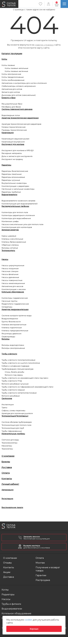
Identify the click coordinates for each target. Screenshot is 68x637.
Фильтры (5, 339)
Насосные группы (9, 301)
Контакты (7, 478)
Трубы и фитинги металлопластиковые (19, 393)
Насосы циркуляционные (13, 265)
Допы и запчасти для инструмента (17, 156)
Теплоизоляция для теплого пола (16, 425)
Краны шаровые (9, 236)
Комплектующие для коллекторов (17, 227)
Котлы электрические (11, 74)
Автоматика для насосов (12, 286)
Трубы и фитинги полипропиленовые (18, 360)
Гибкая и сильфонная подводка (15, 366)
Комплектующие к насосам (14, 289)
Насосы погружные (10, 268)
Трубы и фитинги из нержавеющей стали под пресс (25, 378)
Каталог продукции (12, 53)
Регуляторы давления (11, 333)
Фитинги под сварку (14, 375)
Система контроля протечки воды (17, 315)
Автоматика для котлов (12, 89)
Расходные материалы (12, 153)
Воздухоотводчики (10, 318)
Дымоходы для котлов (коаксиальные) (19, 95)
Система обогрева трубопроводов (17, 422)
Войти (49, 4)
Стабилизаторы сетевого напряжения (19, 86)
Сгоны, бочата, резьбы (14, 372)
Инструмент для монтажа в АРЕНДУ (18, 150)
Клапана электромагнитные (14, 324)
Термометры (7, 449)
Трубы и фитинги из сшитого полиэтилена (21, 363)
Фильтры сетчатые (10, 248)
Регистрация (7, 498)
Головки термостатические (14, 127)
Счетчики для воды (10, 440)
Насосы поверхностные (12, 280)
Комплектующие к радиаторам (15, 186)
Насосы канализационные (13, 283)
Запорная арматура (10, 230)
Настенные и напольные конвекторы (18, 189)
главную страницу (44, 44)
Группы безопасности (11, 321)
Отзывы (7, 562)
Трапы (4, 407)
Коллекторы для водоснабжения (16, 218)
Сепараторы (7, 307)
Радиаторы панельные (12, 174)
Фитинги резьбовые (11, 396)
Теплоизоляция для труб (13, 428)
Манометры (7, 446)
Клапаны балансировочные (14, 242)
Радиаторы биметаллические (15, 171)
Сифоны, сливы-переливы (13, 410)
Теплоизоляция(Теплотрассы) (15, 416)
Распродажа (43, 580)
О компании (8, 456)
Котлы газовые (8, 65)
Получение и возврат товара (48, 569)
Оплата (6, 473)
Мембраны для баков (11, 107)
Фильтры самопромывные (13, 348)
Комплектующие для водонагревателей (19, 204)
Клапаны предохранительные (15, 330)
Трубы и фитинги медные (13, 390)
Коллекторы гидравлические (15, 298)
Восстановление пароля (12, 507)
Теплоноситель (8, 250)
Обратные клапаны (10, 245)
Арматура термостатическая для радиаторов (21, 124)
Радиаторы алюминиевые (13, 177)
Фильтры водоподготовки (13, 345)
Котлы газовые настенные (16, 71)
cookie (29, 619)
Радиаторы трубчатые (11, 192)
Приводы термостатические (14, 130)
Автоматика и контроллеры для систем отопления (24, 83)
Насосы (5, 259)
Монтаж (40, 562)
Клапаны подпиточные (12, 327)
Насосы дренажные (10, 277)
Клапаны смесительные (12, 239)
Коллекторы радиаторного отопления (18, 215)
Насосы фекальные (10, 274)
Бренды (6, 461)
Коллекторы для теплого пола (15, 212)
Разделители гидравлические (15, 304)
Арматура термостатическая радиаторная (20, 118)
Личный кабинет (10, 484)
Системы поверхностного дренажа (17, 109)
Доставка (7, 467)
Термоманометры (9, 443)
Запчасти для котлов (11, 92)
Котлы (4, 59)
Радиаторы (6, 165)
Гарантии (41, 575)
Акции (6, 572)
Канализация (8, 132)
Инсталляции (8, 404)
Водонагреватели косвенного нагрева (18, 201)
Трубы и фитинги (9, 354)
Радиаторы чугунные (11, 180)
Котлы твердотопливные (13, 77)
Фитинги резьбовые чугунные (15, 384)
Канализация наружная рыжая (15, 139)
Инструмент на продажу (12, 159)
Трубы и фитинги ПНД (12, 381)
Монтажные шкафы (10, 221)
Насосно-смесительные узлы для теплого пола (22, 224)
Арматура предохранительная (15, 309)
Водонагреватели (9, 194)
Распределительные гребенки (15, 206)
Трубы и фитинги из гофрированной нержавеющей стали (27, 387)
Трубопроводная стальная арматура (17, 369)
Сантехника (7, 398)
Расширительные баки (12, 104)
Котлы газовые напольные (16, 68)
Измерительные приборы (13, 434)
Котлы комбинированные (13, 80)
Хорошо (34, 629)
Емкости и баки (8, 98)
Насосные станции (10, 271)
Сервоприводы (8, 336)
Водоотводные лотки (11, 115)
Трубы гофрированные (12, 431)
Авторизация (7, 490)
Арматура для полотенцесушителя (17, 413)
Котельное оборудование (13, 292)
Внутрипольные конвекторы (14, 183)
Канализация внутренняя (13, 142)
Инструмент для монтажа (13, 144)
